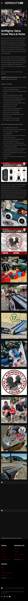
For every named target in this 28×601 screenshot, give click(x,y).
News (2, 567)
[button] (2, 3)
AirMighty (7, 591)
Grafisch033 (4, 593)
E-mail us (22, 559)
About (2, 570)
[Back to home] (14, 3)
